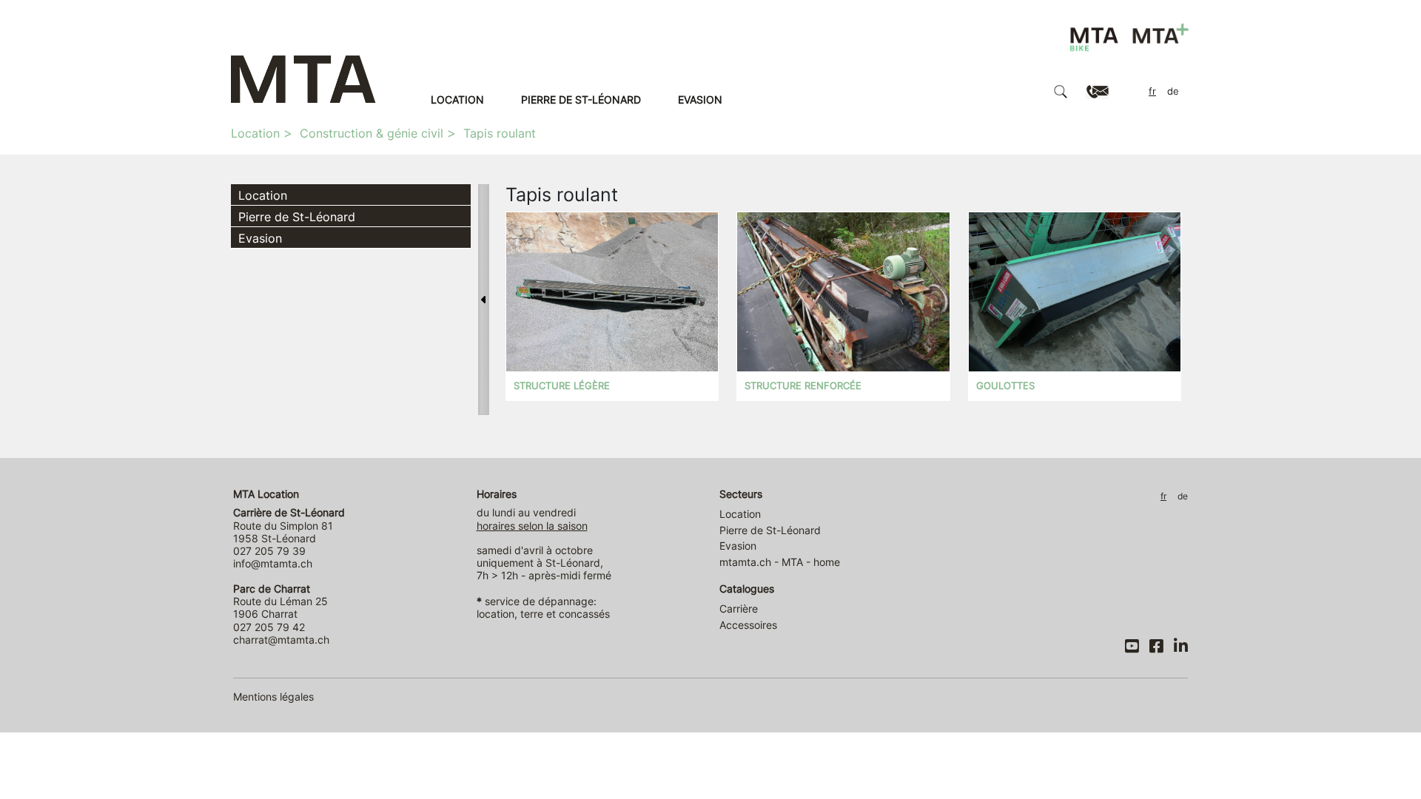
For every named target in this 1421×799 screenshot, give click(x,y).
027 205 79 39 (269, 551)
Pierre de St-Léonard (581, 99)
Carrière (738, 608)
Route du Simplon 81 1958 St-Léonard (289, 525)
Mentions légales (273, 696)
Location (457, 99)
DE (1173, 91)
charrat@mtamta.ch (281, 639)
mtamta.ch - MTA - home (779, 562)
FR (1152, 91)
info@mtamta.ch (272, 563)
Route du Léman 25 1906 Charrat (280, 601)
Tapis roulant (499, 133)
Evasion (700, 99)
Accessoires (748, 624)
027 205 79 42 (269, 627)
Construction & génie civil (371, 133)
